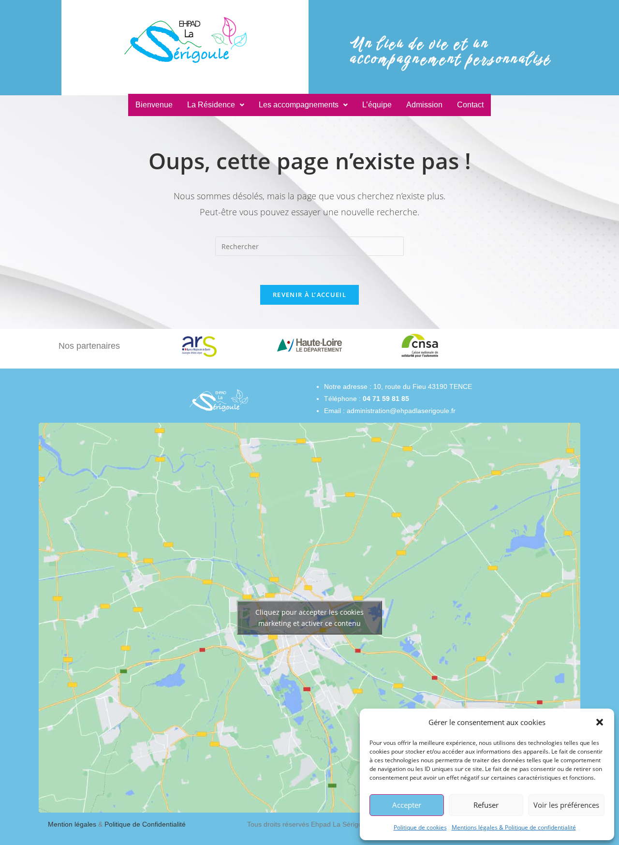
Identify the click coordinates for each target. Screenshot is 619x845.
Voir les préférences (566, 805)
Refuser (486, 805)
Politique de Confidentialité (145, 824)
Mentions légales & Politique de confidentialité (514, 827)
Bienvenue (154, 105)
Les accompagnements (299, 105)
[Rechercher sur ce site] (309, 245)
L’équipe (377, 105)
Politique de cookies (420, 827)
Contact (470, 105)
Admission (424, 105)
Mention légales (73, 824)
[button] (599, 722)
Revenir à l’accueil (309, 294)
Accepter (406, 805)
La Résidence (211, 105)
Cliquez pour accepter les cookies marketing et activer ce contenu (309, 618)
